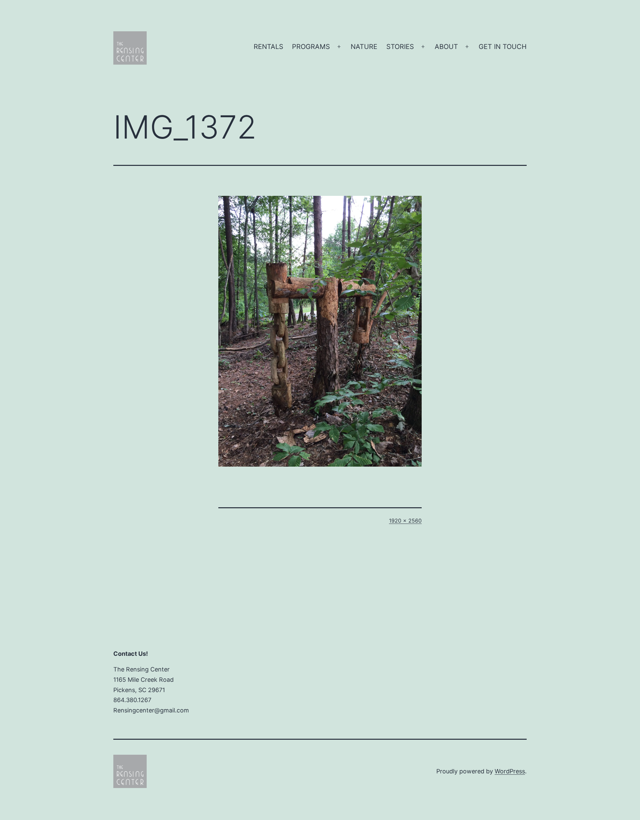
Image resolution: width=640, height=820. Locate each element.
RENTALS (268, 47)
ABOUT (446, 47)
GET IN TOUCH (503, 47)
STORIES (400, 47)
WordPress (510, 771)
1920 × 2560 (405, 520)
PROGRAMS (311, 47)
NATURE (364, 47)
